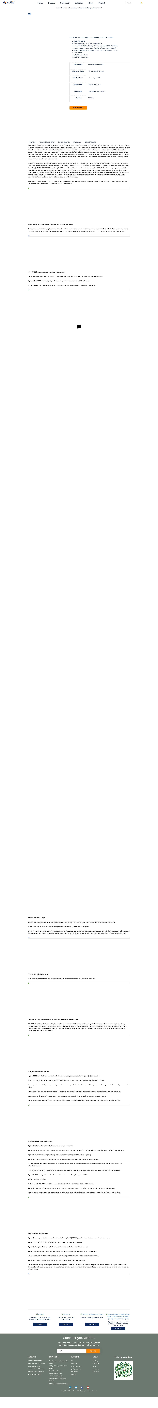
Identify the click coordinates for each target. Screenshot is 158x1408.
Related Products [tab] (90, 142)
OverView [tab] (33, 142)
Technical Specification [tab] (47, 142)
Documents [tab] (77, 142)
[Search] (141, 3)
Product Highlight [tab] (64, 142)
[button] (51, 3)
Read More (40, 1324)
